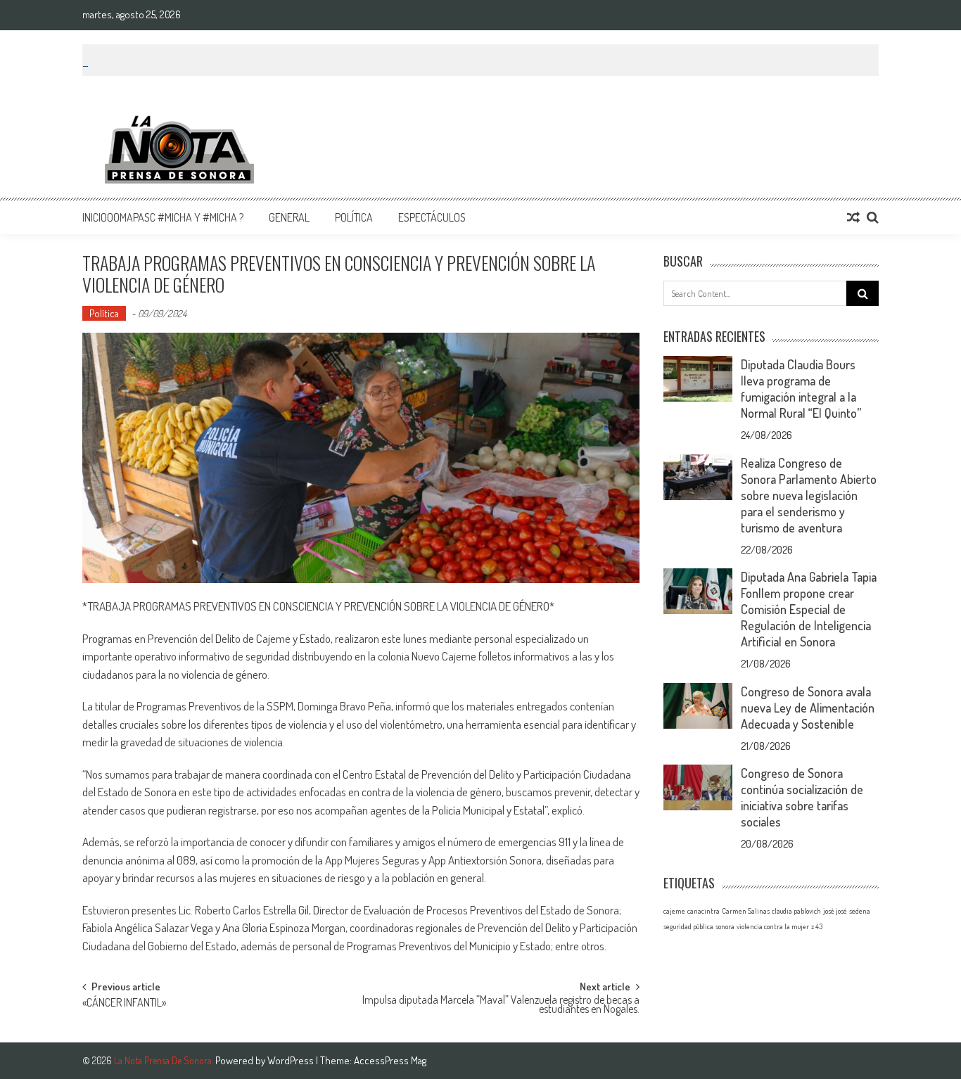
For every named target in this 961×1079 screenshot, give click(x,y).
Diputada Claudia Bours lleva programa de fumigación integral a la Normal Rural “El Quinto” (801, 389)
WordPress (291, 1060)
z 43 (816, 926)
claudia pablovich (796, 911)
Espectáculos (432, 217)
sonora (724, 926)
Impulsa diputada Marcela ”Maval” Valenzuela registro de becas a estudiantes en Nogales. (500, 1005)
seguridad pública (688, 926)
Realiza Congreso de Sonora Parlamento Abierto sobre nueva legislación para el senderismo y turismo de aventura (809, 495)
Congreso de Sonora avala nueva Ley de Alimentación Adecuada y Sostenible (807, 708)
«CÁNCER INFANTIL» (124, 1003)
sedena (859, 911)
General (289, 217)
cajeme (674, 911)
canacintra (703, 911)
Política (354, 217)
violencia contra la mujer (773, 926)
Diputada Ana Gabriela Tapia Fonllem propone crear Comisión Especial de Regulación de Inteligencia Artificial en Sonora (809, 609)
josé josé (835, 911)
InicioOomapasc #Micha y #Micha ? (162, 217)
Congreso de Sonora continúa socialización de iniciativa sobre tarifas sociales (802, 797)
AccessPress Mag (390, 1060)
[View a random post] (853, 217)
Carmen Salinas (746, 911)
